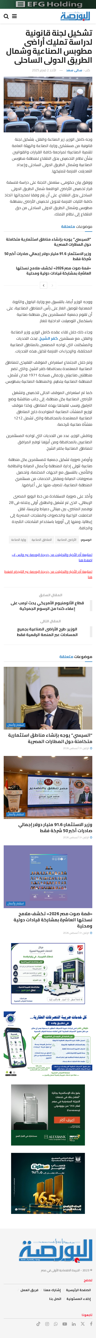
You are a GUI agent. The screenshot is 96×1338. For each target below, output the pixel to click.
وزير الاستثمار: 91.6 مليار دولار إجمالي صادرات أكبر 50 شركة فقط (47, 256)
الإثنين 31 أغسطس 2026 (76, 748)
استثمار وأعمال (16, 725)
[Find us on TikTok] (38, 1324)
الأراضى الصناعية (66, 539)
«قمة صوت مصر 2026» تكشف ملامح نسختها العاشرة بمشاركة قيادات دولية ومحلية (53, 271)
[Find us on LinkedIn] (74, 1324)
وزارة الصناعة (18, 539)
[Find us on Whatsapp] (56, 1324)
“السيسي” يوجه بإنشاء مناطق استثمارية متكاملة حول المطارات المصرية (48, 242)
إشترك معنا (52, 1290)
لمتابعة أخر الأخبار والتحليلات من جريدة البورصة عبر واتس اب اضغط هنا (52, 557)
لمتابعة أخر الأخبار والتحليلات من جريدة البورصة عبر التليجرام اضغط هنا (48, 574)
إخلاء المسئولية (78, 1299)
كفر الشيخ (48, 338)
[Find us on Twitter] (82, 1324)
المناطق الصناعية (42, 539)
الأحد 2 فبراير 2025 (44, 70)
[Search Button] (6, 16)
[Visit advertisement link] (48, 4)
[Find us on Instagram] (47, 1324)
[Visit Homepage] (75, 16)
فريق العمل (29, 1290)
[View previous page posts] (52, 285)
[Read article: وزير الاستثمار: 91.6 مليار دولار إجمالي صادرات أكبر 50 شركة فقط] (48, 787)
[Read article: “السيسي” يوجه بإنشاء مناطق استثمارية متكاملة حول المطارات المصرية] (48, 698)
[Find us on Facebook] (91, 1324)
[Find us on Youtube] (65, 1324)
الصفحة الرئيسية (78, 1290)
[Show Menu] (14, 16)
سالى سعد (74, 70)
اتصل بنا (55, 1299)
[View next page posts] (43, 285)
